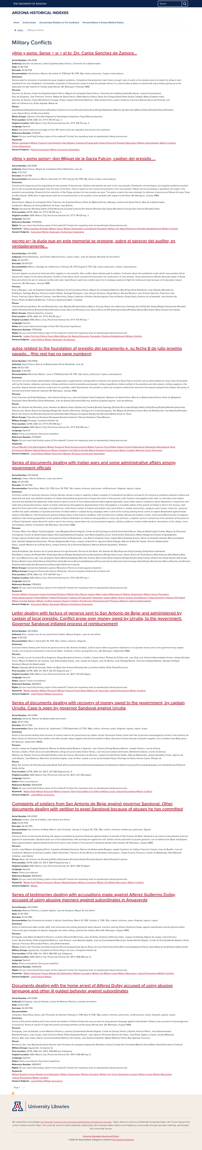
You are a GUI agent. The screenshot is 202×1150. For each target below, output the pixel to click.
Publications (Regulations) (157, 447)
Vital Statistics (68, 143)
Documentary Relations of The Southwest (59, 22)
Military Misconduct (117, 882)
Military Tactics (56, 228)
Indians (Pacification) (59, 597)
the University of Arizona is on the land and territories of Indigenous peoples (76, 1122)
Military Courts (108, 791)
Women (83, 594)
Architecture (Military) (22, 450)
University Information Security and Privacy (101, 1136)
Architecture (67, 232)
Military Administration (148, 143)
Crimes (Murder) (19, 447)
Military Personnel (55, 447)
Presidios (44, 228)
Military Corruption (87, 882)
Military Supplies (31, 228)
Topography (95, 336)
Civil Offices (95, 791)
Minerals (140, 450)
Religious (76, 453)
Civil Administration (37, 447)
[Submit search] (185, 4)
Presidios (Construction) (107, 450)
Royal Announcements (76, 447)
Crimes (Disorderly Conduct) (124, 1074)
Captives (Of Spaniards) (87, 143)
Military (53, 149)
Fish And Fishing (39, 336)
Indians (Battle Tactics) (114, 597)
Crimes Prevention (153, 450)
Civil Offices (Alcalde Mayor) (82, 450)
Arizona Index (29, 22)
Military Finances (39, 143)
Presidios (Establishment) (149, 228)
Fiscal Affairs (54, 336)
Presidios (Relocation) (127, 143)
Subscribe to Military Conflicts (13, 1093)
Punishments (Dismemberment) (95, 601)
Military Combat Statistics (24, 601)
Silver (172, 447)
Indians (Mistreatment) (112, 594)
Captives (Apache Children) (66, 601)
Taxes (73, 791)
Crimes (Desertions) (21, 146)
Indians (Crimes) (124, 447)
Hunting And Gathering (136, 597)
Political (34, 149)
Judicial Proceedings (119, 690)
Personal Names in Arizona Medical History (103, 22)
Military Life (113, 228)
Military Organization (74, 228)
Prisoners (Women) (119, 601)
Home (16, 22)
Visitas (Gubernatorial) (22, 597)
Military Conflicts (168, 143)
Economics (63, 149)
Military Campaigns (21, 143)
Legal (33, 339)
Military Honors (151, 594)
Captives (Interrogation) (140, 601)
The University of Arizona (123, 1140)
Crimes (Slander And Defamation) (57, 973)
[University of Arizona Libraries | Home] (40, 1106)
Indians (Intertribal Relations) (53, 594)
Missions (67, 453)
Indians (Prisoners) (107, 143)
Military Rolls (73, 594)
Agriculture (44, 149)
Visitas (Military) (41, 597)
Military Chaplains (59, 450)
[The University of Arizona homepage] (30, 3)
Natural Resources (128, 228)
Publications (138, 447)
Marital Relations (70, 882)
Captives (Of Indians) (175, 597)
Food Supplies (54, 143)
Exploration (74, 149)
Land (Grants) (90, 228)
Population (102, 228)
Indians (26, 336)
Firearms (16, 594)
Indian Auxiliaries (156, 597)
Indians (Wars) (94, 594)
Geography (55, 232)
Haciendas (104, 690)
